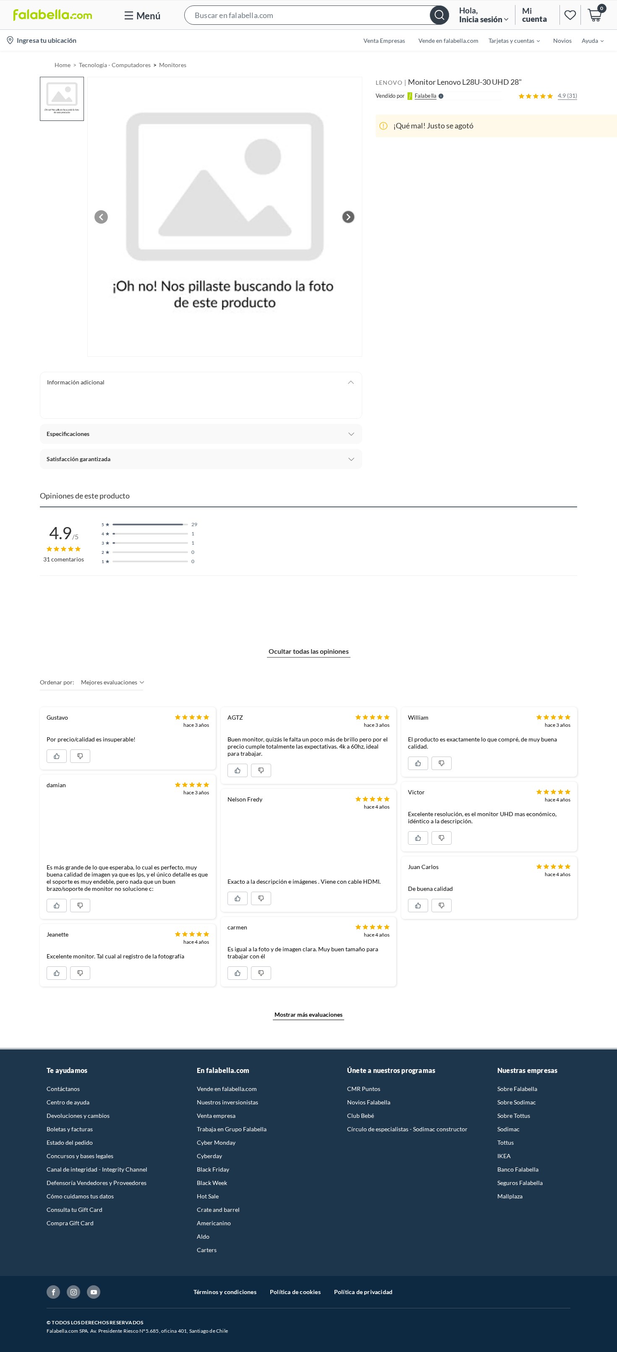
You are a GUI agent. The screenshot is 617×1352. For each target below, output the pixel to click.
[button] (316, 14)
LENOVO (389, 82)
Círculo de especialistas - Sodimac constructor (407, 1129)
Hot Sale (208, 1196)
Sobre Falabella (517, 1088)
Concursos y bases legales (80, 1155)
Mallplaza (510, 1196)
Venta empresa (216, 1115)
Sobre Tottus (513, 1115)
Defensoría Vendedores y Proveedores (96, 1182)
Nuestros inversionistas (227, 1102)
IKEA (504, 1155)
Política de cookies (295, 1291)
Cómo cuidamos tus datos (80, 1196)
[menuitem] (509, 40)
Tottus (505, 1142)
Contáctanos (63, 1088)
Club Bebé (360, 1115)
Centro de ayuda (68, 1102)
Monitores (172, 64)
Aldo (203, 1236)
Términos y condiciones (224, 1291)
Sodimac (508, 1129)
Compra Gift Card (70, 1223)
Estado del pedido (70, 1142)
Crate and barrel (218, 1209)
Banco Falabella (518, 1169)
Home (63, 64)
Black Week (212, 1182)
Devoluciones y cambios (78, 1115)
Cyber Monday (216, 1142)
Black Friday (213, 1169)
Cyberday (209, 1155)
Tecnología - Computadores (115, 64)
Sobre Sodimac (516, 1102)
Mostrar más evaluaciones (308, 1014)
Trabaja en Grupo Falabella (232, 1129)
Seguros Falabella (520, 1182)
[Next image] (348, 217)
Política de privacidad (363, 1291)
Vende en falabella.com (227, 1088)
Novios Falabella (368, 1102)
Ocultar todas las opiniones (309, 651)
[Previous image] (101, 217)
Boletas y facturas (70, 1129)
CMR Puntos (363, 1088)
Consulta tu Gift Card (74, 1209)
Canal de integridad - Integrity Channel (97, 1169)
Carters (207, 1249)
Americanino (214, 1223)
